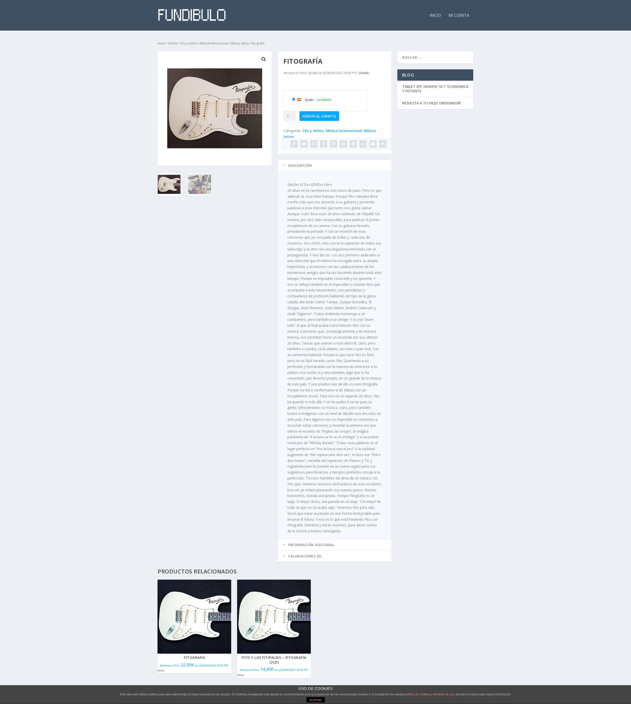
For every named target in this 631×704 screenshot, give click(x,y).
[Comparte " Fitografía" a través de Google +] (313, 144)
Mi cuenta (459, 15)
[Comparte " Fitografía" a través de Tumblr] (323, 144)
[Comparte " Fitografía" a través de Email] (373, 144)
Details (363, 73)
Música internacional (214, 43)
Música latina (240, 43)
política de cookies (417, 694)
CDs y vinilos (188, 43)
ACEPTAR (315, 700)
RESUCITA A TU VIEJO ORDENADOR (431, 103)
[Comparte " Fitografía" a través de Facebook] (294, 144)
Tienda (172, 43)
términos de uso (444, 694)
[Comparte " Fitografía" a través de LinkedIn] (343, 144)
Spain (309, 99)
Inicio (435, 15)
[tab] (334, 165)
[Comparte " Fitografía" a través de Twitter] (304, 144)
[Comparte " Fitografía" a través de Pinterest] (333, 144)
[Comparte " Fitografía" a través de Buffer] (353, 144)
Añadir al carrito (319, 116)
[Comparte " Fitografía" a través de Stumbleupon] (363, 144)
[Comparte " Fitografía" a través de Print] (382, 144)
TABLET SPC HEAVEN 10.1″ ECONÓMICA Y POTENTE (435, 88)
